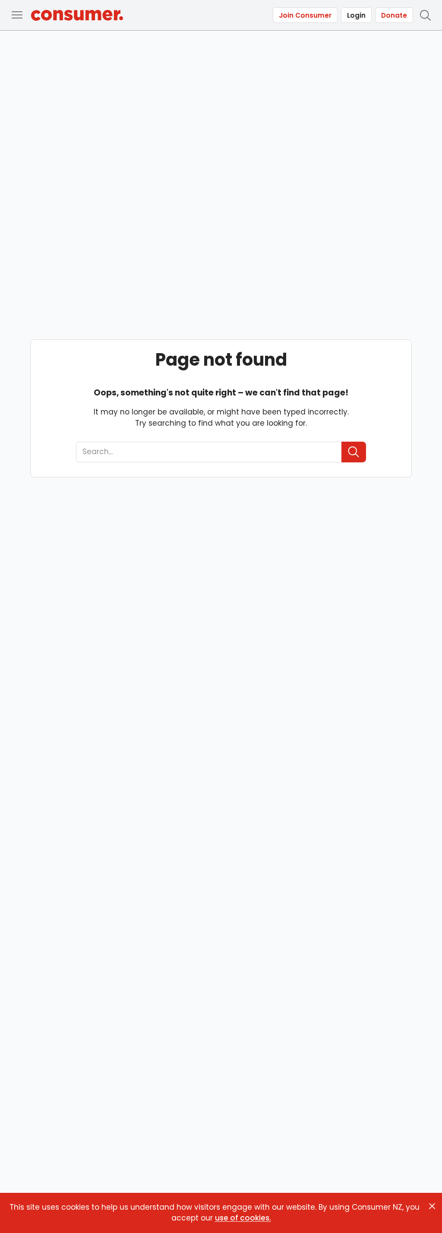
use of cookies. (243, 1218)
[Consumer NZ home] (77, 15)
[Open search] (425, 15)
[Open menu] (16, 15)
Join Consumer (305, 15)
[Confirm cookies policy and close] (432, 1206)
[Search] (353, 452)
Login (356, 15)
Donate (394, 15)
